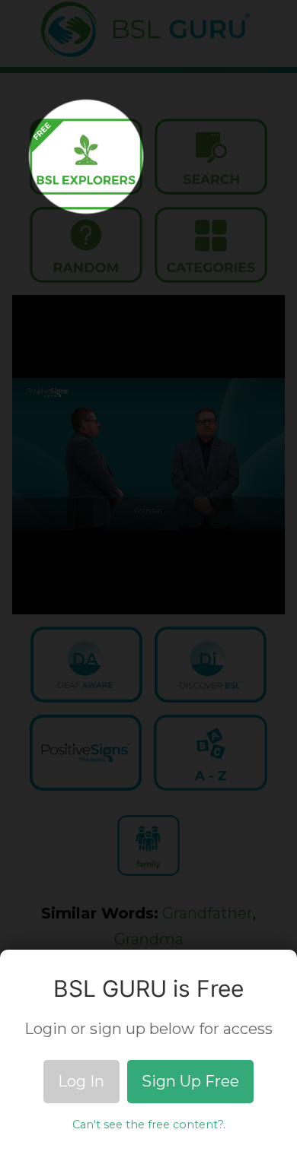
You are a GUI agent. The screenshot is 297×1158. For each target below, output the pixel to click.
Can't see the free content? (147, 1124)
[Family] (148, 845)
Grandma (149, 939)
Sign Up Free (190, 1081)
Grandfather (207, 913)
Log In (81, 1081)
